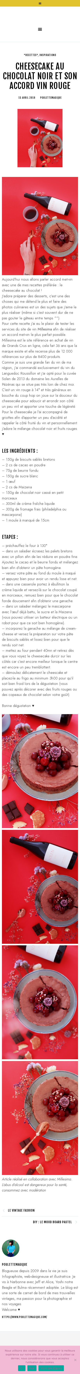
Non (32, 1368)
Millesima (45, 356)
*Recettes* (31, 82)
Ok (21, 1368)
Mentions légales (51, 1368)
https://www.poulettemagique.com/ (24, 1344)
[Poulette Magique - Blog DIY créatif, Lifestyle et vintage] (40, 27)
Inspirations (47, 82)
